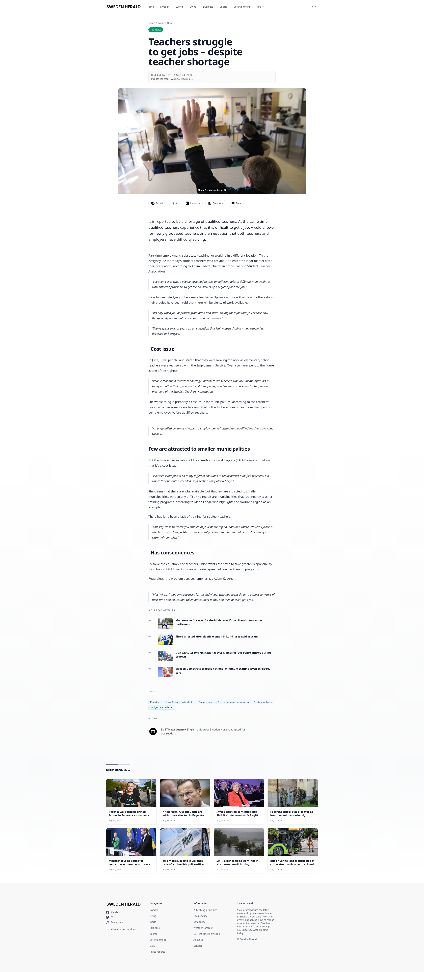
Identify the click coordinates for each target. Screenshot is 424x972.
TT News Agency (175, 729)
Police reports (157, 951)
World (179, 6)
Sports (223, 6)
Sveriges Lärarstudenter (161, 707)
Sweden (164, 6)
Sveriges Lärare (206, 702)
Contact (197, 945)
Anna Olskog (172, 702)
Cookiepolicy (200, 915)
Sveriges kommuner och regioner (233, 702)
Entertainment (242, 6)
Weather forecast (202, 927)
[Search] (314, 7)
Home (150, 6)
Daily (152, 945)
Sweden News (165, 23)
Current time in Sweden (206, 933)
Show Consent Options (123, 929)
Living (192, 6)
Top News (155, 29)
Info (259, 6)
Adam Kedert (188, 702)
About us (198, 939)
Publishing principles (205, 909)
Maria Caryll (155, 702)
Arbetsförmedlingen (263, 702)
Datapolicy (199, 921)
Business (208, 6)
